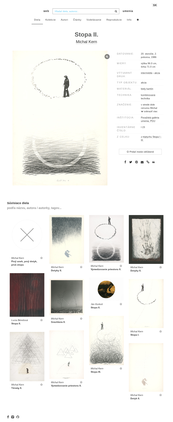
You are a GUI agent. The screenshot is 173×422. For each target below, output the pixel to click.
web (46, 11)
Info (129, 19)
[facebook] (9, 417)
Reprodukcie (114, 19)
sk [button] (155, 5)
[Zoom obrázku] (60, 118)
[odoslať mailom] (142, 162)
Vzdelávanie (93, 19)
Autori (64, 19)
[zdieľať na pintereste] (136, 162)
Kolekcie (50, 19)
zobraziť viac (150, 111)
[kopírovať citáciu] (153, 162)
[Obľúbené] (138, 19)
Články (77, 19)
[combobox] (86, 11)
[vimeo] (13, 417)
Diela (37, 19)
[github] (18, 417)
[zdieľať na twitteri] (130, 162)
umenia (128, 11)
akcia (143, 82)
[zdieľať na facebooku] (125, 162)
